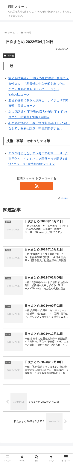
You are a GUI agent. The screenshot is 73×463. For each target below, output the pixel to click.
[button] (65, 444)
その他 (10, 55)
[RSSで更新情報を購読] (36, 186)
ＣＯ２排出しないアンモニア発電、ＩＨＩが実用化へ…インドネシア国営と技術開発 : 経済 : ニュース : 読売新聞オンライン (38, 159)
